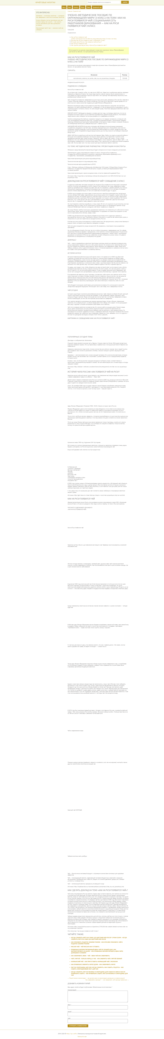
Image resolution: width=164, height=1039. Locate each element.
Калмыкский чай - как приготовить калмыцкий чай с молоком (94, 961)
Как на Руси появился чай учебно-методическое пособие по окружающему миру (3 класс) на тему (94, 37)
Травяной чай (97, 7)
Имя (69, 1004)
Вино (64, 7)
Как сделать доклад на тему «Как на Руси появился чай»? (89, 45)
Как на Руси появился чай (79, 43)
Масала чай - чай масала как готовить (85, 946)
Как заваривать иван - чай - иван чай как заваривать (90, 955)
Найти (125, 2)
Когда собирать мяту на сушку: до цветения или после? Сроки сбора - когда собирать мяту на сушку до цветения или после (99, 938)
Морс (83, 7)
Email (70, 1011)
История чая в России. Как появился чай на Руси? (86, 42)
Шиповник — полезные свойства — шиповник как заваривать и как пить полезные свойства (50, 16)
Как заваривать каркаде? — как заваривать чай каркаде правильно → (107, 980)
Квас (69, 7)
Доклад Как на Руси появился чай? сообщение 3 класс (88, 40)
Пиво (88, 7)
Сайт (69, 1018)
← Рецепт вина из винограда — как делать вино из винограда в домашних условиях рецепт (96, 978)
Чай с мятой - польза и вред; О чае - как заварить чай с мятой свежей (96, 958)
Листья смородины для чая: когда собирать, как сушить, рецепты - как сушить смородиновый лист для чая (97, 968)
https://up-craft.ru (71, 1033)
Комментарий (72, 990)
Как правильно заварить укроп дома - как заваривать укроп (93, 964)
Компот (76, 7)
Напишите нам (82, 1036)
